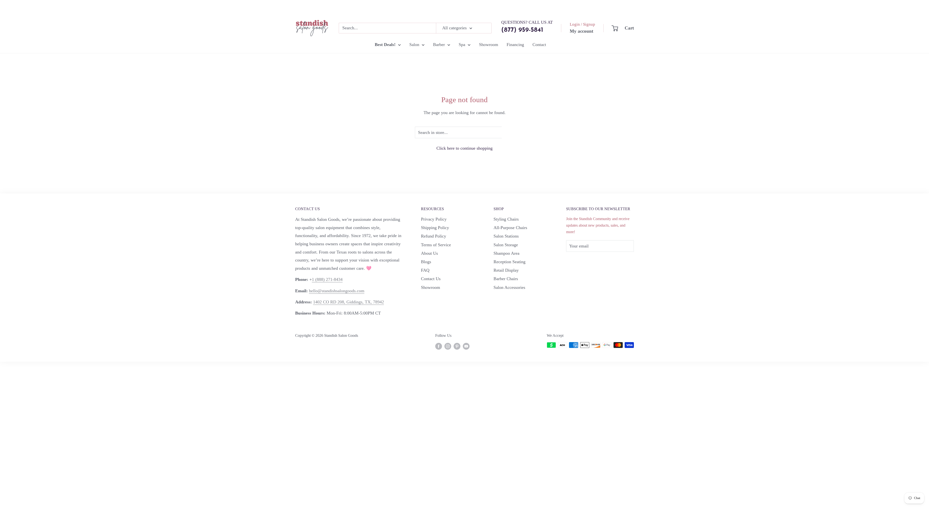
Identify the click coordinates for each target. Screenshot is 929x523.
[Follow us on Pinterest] (457, 345)
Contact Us (431, 278)
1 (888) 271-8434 (327, 279)
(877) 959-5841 (522, 30)
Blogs (426, 261)
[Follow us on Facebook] (438, 345)
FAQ (425, 270)
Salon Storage (506, 244)
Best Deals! (385, 44)
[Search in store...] (508, 132)
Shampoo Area (506, 253)
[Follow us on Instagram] (447, 345)
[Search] (485, 28)
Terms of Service (436, 244)
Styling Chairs (506, 219)
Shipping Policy (435, 227)
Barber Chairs (506, 278)
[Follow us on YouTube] (466, 345)
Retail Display (506, 270)
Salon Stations (506, 236)
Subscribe (582, 260)
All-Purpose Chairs (510, 227)
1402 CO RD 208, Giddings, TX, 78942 (348, 302)
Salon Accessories (509, 287)
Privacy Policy (434, 219)
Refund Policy (433, 236)
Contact (539, 44)
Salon (414, 44)
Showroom (488, 44)
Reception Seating (509, 261)
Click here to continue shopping (464, 148)
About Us (429, 253)
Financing (515, 44)
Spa (462, 44)
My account (581, 31)
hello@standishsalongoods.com (336, 290)
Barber (439, 44)
